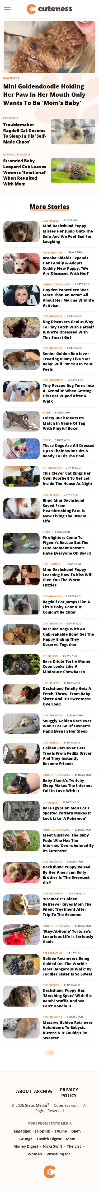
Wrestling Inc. (59, 1153)
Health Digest (49, 1138)
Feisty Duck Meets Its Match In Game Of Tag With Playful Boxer (64, 423)
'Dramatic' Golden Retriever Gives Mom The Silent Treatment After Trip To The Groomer (67, 906)
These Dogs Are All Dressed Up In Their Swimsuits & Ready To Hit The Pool (69, 450)
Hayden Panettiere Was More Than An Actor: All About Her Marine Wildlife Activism (68, 297)
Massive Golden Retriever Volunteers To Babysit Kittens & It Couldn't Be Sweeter (68, 1030)
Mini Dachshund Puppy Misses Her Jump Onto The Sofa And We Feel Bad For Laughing (68, 233)
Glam (76, 1131)
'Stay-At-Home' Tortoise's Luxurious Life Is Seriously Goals (68, 936)
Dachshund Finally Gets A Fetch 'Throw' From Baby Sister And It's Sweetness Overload (67, 696)
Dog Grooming (53, 380)
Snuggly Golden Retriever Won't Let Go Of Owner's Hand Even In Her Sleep (67, 726)
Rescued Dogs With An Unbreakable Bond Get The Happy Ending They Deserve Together (68, 636)
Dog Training (52, 564)
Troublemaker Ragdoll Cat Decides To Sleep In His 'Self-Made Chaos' (24, 133)
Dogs (46, 440)
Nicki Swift (52, 1146)
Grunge (25, 1138)
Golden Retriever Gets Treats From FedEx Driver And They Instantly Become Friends (67, 755)
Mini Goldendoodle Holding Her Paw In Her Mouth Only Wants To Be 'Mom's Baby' (44, 94)
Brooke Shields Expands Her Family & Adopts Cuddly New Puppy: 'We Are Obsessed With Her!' (66, 265)
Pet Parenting (52, 252)
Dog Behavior (52, 316)
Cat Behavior (52, 468)
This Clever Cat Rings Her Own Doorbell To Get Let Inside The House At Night (67, 478)
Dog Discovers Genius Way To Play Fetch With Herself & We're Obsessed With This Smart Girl (68, 329)
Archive (43, 1091)
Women (35, 1153)
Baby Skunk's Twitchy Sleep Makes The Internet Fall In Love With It (67, 785)
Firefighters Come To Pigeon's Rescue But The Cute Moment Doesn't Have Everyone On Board (67, 545)
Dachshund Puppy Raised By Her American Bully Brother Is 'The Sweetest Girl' (66, 874)
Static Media (36, 1105)
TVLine (61, 1131)
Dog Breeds (11, 78)
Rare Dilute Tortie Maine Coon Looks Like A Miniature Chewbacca (66, 666)
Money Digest (25, 1146)
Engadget (22, 1131)
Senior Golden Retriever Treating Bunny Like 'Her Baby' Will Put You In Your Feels (68, 361)
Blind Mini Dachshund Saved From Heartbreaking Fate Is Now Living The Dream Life (64, 510)
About (23, 1091)
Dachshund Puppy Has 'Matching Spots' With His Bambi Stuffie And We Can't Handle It (67, 998)
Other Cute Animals (16, 154)
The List (74, 1146)
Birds (46, 412)
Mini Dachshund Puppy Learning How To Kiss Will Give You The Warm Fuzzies (68, 577)
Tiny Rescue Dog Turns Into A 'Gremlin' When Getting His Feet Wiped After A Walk (68, 393)
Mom (71, 1138)
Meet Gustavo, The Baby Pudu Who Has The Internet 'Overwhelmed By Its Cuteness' (68, 843)
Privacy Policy (69, 1093)
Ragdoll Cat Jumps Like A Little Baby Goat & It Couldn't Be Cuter (66, 607)
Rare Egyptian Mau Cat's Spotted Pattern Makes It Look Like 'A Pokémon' (67, 813)
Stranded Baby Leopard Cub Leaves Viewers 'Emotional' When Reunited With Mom (24, 172)
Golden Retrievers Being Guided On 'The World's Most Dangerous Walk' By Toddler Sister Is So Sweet (67, 966)
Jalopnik (42, 1131)
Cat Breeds (10, 118)
